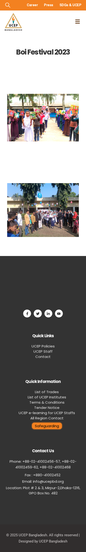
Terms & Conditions (46, 402)
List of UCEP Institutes (47, 397)
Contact (43, 356)
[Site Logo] (13, 22)
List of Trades (47, 391)
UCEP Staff (43, 351)
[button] (8, 5)
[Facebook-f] (27, 313)
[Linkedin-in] (48, 313)
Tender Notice (46, 407)
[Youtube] (59, 313)
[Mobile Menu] (77, 21)
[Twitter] (38, 313)
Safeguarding (47, 425)
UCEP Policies (43, 346)
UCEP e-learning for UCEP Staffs (47, 412)
